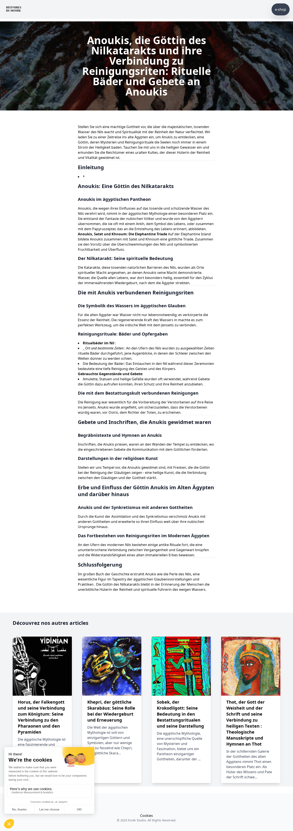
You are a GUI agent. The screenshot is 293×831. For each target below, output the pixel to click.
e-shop (280, 9)
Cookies (146, 815)
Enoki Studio (137, 820)
